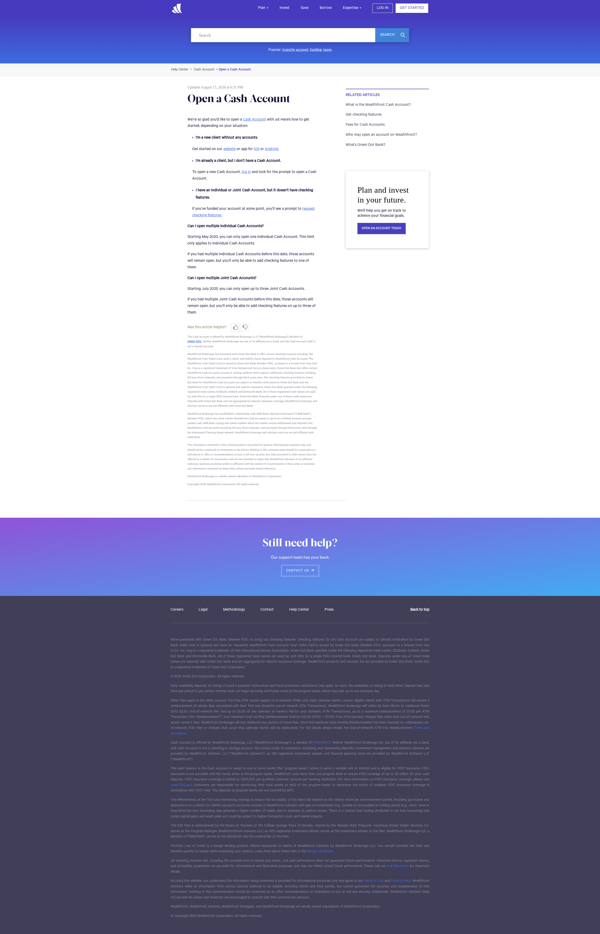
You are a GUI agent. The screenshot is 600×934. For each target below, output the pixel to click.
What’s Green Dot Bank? (365, 145)
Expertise (350, 8)
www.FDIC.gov (181, 785)
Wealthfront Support (180, 69)
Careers (177, 610)
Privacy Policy (401, 881)
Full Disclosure (398, 866)
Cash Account (204, 69)
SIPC (327, 743)
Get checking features (364, 115)
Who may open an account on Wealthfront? (381, 135)
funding (316, 49)
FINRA (317, 743)
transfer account (295, 49)
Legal (203, 610)
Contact (267, 610)
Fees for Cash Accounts (365, 125)
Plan (261, 8)
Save (304, 8)
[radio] (235, 327)
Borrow (326, 8)
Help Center (299, 610)
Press (329, 610)
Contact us (297, 570)
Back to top (419, 610)
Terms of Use (373, 881)
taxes (327, 49)
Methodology (234, 610)
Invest (284, 8)
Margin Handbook (320, 851)
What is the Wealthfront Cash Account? (378, 105)
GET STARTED (412, 8)
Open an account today (381, 228)
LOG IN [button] (382, 8)
